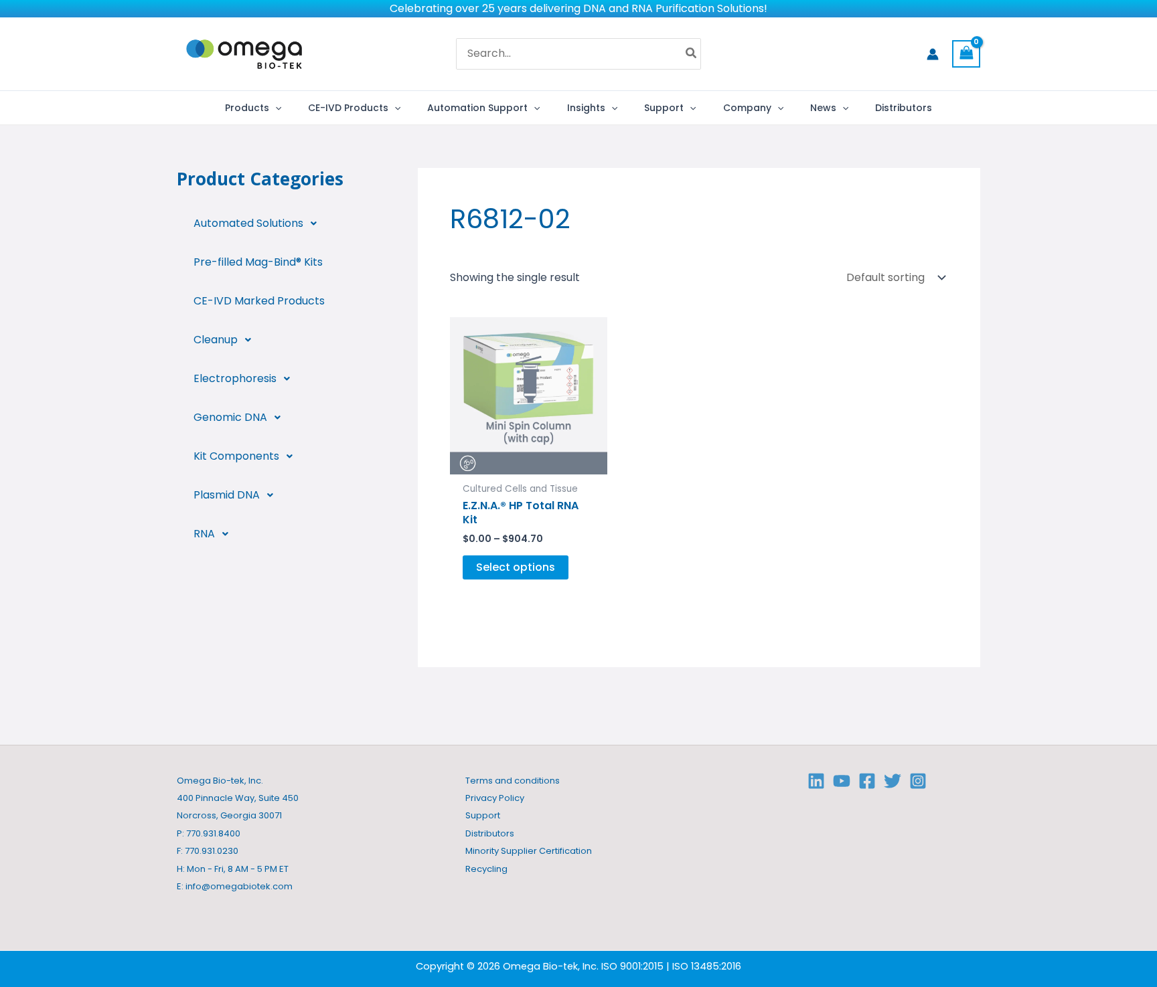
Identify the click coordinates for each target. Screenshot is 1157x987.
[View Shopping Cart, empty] (966, 54)
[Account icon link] (933, 54)
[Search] (691, 54)
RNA (204, 533)
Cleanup (216, 339)
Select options (515, 567)
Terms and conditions (512, 780)
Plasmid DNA (227, 495)
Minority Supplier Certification (528, 850)
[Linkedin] (816, 781)
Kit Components (236, 456)
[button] (275, 108)
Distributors (489, 833)
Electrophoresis (235, 378)
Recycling (486, 869)
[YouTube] (841, 781)
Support (482, 815)
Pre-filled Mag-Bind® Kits (258, 262)
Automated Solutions (248, 223)
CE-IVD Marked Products (259, 300)
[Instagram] (918, 781)
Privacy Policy (494, 798)
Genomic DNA (230, 417)
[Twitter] (892, 781)
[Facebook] (867, 781)
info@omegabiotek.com (239, 886)
